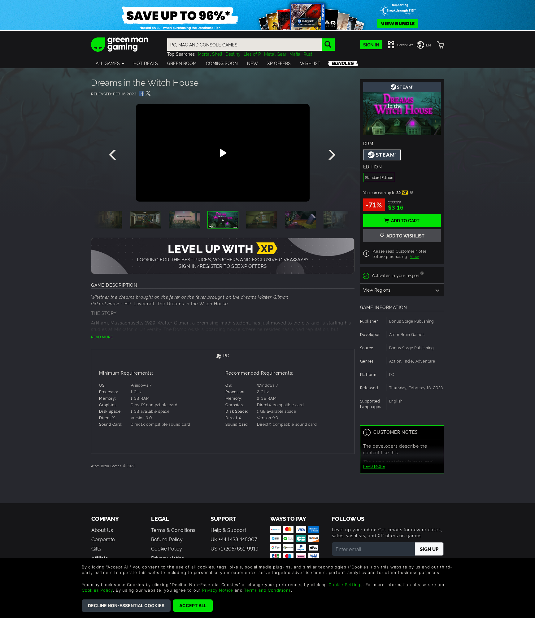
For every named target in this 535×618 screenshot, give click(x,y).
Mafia (294, 54)
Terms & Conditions (173, 529)
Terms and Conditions (267, 590)
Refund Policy (167, 539)
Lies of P (252, 54)
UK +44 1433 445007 (234, 539)
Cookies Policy (97, 590)
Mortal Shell (210, 54)
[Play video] (222, 152)
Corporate (103, 539)
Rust (307, 54)
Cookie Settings (345, 584)
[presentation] (113, 155)
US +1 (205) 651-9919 (235, 548)
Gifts (96, 548)
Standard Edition (379, 177)
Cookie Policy (166, 548)
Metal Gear (275, 54)
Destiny (233, 54)
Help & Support (228, 529)
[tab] (222, 356)
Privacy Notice (217, 590)
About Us (102, 529)
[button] (110, 63)
